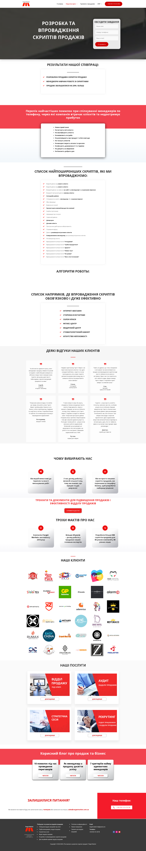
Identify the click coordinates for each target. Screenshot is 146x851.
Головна (60, 4)
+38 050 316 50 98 (113, 4)
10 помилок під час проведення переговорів (45, 766)
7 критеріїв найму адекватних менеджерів (100, 766)
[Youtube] (119, 832)
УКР (99, 4)
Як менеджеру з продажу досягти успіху (73, 766)
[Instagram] (117, 832)
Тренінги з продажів (87, 4)
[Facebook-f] (114, 832)
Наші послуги (71, 4)
